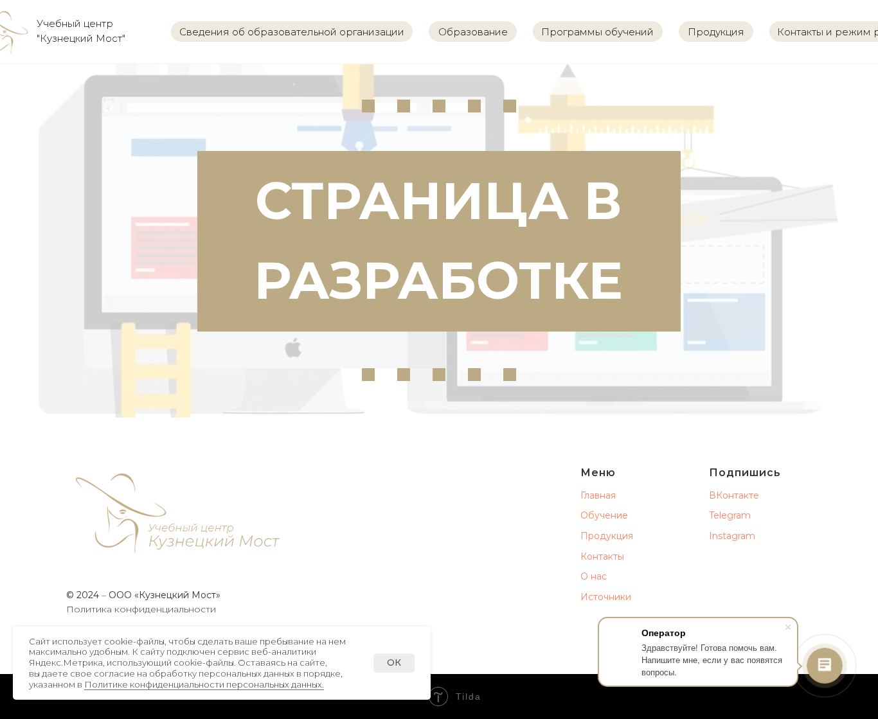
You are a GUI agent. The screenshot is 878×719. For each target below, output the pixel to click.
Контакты (602, 556)
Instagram (732, 536)
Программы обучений (597, 32)
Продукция (716, 32)
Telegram (730, 515)
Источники (605, 597)
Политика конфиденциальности (141, 609)
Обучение (604, 515)
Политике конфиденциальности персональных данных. (204, 684)
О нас (593, 576)
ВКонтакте (734, 495)
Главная (598, 495)
